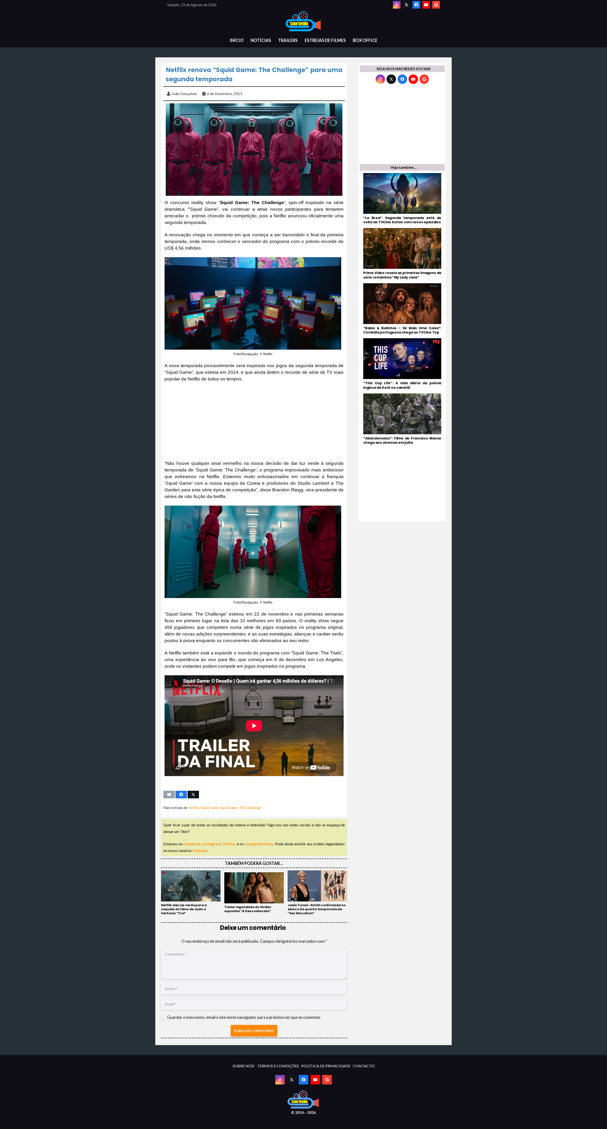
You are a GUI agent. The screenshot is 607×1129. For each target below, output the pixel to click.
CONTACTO (364, 1066)
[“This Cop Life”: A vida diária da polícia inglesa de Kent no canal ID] (402, 363)
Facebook (192, 843)
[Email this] (169, 794)
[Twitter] (406, 5)
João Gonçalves (184, 93)
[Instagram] (396, 5)
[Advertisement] (254, 421)
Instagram (212, 843)
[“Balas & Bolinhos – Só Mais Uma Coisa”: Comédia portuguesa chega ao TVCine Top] (402, 308)
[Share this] (181, 794)
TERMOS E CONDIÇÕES (278, 1066)
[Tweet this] (193, 794)
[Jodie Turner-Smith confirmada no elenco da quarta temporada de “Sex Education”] (317, 892)
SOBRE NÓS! (244, 1066)
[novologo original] (303, 21)
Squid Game (209, 808)
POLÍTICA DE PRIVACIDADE (325, 1066)
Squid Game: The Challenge (240, 808)
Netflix (194, 808)
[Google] (436, 5)
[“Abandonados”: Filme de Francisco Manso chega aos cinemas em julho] (402, 419)
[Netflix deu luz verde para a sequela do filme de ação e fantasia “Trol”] (191, 892)
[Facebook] (416, 5)
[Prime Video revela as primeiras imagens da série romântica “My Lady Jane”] (402, 253)
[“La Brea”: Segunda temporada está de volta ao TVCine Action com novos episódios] (402, 198)
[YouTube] (426, 5)
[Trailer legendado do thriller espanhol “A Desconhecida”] (254, 892)
